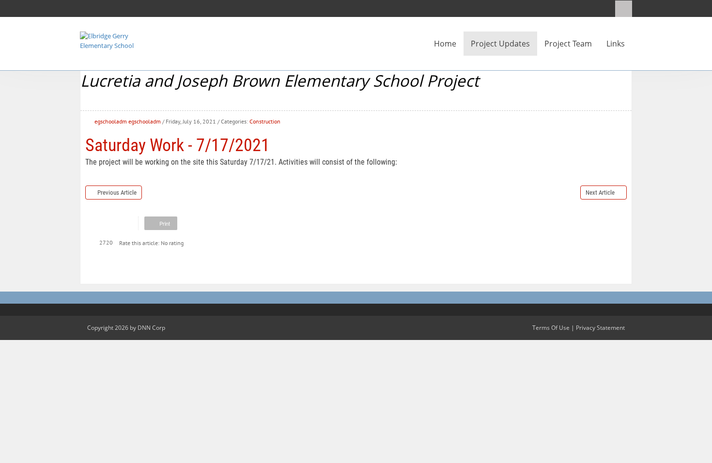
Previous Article (117, 192)
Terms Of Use (551, 328)
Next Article (600, 192)
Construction (264, 121)
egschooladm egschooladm (127, 121)
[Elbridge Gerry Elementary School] (109, 40)
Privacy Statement (600, 328)
